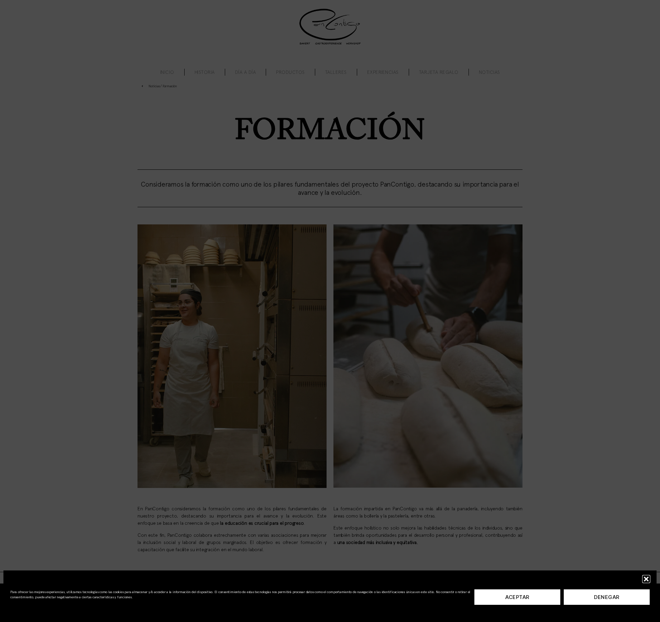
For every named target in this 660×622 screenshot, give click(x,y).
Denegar (606, 597)
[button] (646, 579)
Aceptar (517, 597)
